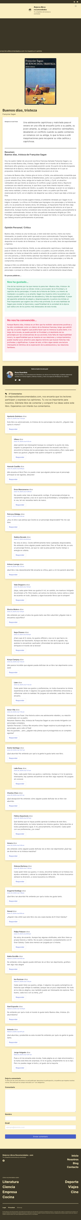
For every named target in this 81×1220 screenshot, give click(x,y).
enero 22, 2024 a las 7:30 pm (15, 712)
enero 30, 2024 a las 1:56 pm (15, 893)
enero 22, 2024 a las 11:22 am (22, 684)
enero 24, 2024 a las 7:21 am (22, 770)
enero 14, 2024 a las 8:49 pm (15, 468)
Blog (75, 1163)
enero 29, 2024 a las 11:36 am (23, 868)
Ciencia (9, 1187)
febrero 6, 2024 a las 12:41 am (23, 1054)
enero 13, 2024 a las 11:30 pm (16, 418)
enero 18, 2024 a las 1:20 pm (22, 587)
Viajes (73, 1187)
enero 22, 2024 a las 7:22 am (15, 661)
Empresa (10, 1192)
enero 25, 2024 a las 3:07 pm (22, 818)
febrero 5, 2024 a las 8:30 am (15, 958)
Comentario (10, 1087)
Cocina (8, 1197)
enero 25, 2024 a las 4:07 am (15, 795)
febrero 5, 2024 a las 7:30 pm (22, 981)
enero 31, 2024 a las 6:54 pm (22, 934)
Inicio (75, 1155)
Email (7, 1123)
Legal (4, 1207)
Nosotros (72, 1159)
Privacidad (11, 1207)
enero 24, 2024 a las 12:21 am (16, 750)
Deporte (71, 1182)
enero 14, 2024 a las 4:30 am (22, 441)
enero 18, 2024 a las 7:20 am (15, 566)
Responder (13, 429)
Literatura (11, 1182)
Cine (74, 1192)
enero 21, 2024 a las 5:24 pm (22, 634)
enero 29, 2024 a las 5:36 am (15, 845)
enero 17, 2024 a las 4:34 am (15, 516)
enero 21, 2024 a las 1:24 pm (15, 611)
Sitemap (19, 1207)
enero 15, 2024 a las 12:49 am (23, 491)
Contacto (72, 1167)
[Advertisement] (40, 33)
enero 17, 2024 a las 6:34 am (22, 539)
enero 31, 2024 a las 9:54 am (15, 913)
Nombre (8, 1114)
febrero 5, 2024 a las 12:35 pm (16, 1008)
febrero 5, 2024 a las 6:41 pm (15, 1031)
